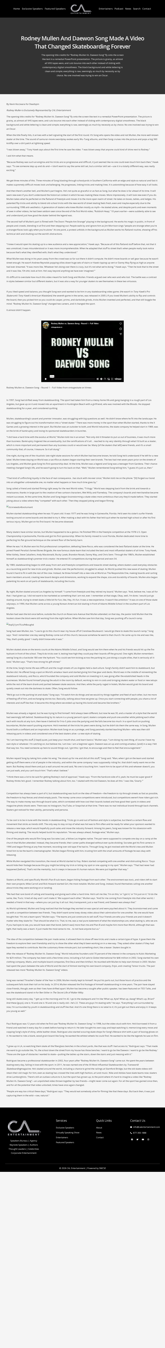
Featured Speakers (55, 8)
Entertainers (106, 8)
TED (143, 988)
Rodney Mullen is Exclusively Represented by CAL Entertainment (38, 110)
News (128, 8)
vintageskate (74, 387)
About (99, 1127)
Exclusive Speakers (32, 8)
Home (16, 8)
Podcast (118, 8)
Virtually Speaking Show (67, 1132)
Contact (146, 8)
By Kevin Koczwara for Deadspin (22, 104)
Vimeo (88, 387)
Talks (148, 988)
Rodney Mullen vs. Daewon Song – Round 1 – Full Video (34, 387)
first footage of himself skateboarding (99, 984)
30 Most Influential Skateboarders (106, 1064)
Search (137, 8)
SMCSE (102, 1168)
